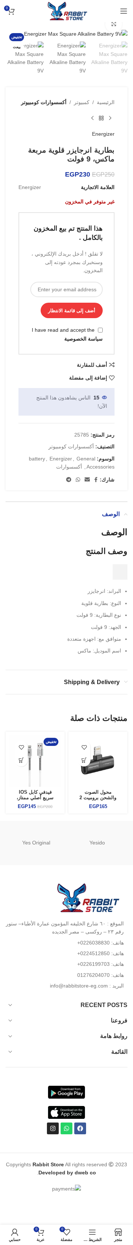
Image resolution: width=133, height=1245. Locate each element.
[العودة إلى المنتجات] (101, 118)
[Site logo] (66, 11)
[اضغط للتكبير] (113, 24)
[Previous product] (110, 118)
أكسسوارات (69, 467)
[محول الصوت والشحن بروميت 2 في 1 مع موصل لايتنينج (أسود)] (98, 761)
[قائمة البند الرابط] (66, 943)
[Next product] (92, 118)
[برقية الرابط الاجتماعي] (69, 480)
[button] (84, 760)
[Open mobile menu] (123, 11)
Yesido (97, 843)
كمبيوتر (81, 102)
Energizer (103, 134)
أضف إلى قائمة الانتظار (71, 310)
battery (37, 459)
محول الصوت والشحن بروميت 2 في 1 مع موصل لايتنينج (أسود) (97, 800)
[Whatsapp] (66, 1128)
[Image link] (86, 897)
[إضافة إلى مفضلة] (84, 747)
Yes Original (36, 843)
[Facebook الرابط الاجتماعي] (96, 480)
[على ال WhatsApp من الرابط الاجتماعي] (78, 480)
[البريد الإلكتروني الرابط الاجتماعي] (87, 480)
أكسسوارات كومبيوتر (43, 102)
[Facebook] (80, 1128)
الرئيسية (106, 102)
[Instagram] (53, 1128)
